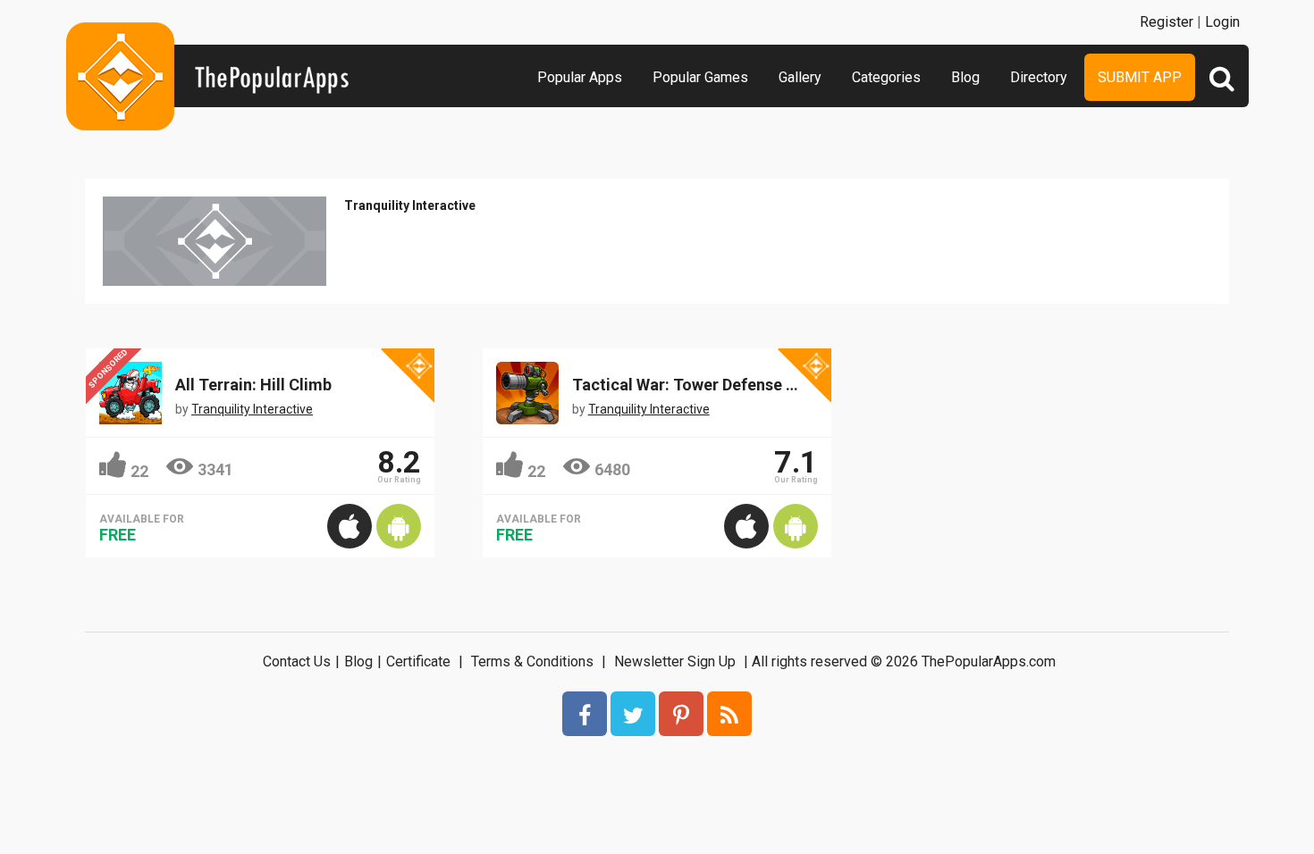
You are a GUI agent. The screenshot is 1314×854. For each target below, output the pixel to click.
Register (1166, 21)
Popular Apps (579, 77)
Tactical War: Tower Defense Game (701, 384)
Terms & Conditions (532, 661)
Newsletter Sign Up (675, 661)
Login (1222, 21)
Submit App (1140, 77)
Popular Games (700, 77)
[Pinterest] (681, 713)
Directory (1038, 77)
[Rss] (729, 713)
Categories (886, 77)
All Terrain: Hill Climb (253, 384)
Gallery (800, 77)
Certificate (418, 661)
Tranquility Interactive (410, 205)
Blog (965, 77)
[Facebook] (584, 713)
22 (139, 471)
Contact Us (297, 661)
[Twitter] (633, 713)
